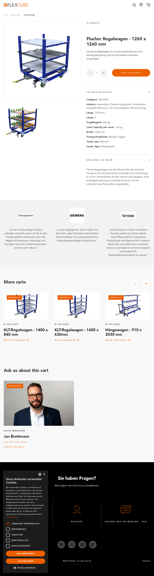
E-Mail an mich (14, 447)
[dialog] (25, 522)
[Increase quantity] (103, 73)
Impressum (146, 561)
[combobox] (39, 474)
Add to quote (131, 73)
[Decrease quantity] (90, 73)
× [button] (44, 474)
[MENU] (147, 5)
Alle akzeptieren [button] (25, 553)
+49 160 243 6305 (15, 442)
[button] (134, 4)
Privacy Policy (12, 517)
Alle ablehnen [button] (25, 561)
